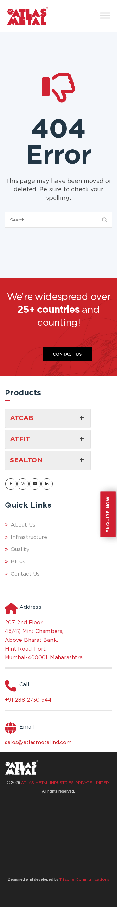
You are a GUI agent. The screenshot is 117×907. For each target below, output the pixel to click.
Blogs (18, 562)
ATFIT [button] (20, 439)
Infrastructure (29, 537)
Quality (20, 549)
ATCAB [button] (22, 418)
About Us (23, 525)
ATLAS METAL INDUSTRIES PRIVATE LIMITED (65, 783)
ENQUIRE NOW (108, 514)
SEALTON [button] (26, 460)
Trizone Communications (84, 879)
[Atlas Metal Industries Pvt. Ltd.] (28, 16)
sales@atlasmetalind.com (38, 742)
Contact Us (67, 354)
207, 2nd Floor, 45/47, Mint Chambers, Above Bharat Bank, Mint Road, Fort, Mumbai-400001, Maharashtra (44, 640)
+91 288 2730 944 (28, 700)
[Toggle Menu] (105, 15)
